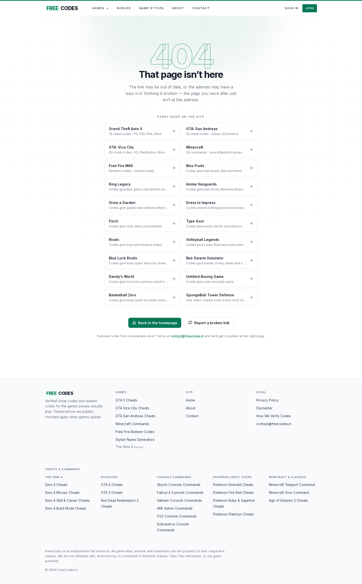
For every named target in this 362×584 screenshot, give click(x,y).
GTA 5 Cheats (126, 400)
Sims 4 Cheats (56, 485)
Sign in (292, 8)
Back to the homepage (157, 323)
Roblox (124, 8)
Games (100, 8)
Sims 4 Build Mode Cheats (65, 508)
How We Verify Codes (273, 416)
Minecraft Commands (132, 424)
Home (190, 400)
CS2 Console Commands (177, 516)
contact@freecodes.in (187, 336)
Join (309, 8)
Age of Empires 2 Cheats (288, 500)
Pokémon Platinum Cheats (233, 514)
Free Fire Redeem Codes (134, 432)
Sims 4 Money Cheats (62, 493)
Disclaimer (264, 408)
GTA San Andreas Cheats (135, 416)
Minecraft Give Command (289, 493)
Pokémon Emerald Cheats (233, 485)
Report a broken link (212, 323)
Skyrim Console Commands (178, 485)
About (178, 8)
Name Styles (151, 8)
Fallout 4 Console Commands (180, 493)
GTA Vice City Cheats (132, 408)
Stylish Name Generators (135, 440)
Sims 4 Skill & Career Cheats (67, 500)
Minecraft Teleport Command (292, 485)
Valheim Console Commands (179, 500)
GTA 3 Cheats (112, 493)
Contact (201, 8)
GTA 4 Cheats (112, 485)
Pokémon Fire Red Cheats (233, 493)
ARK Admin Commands (175, 508)
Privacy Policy (267, 400)
